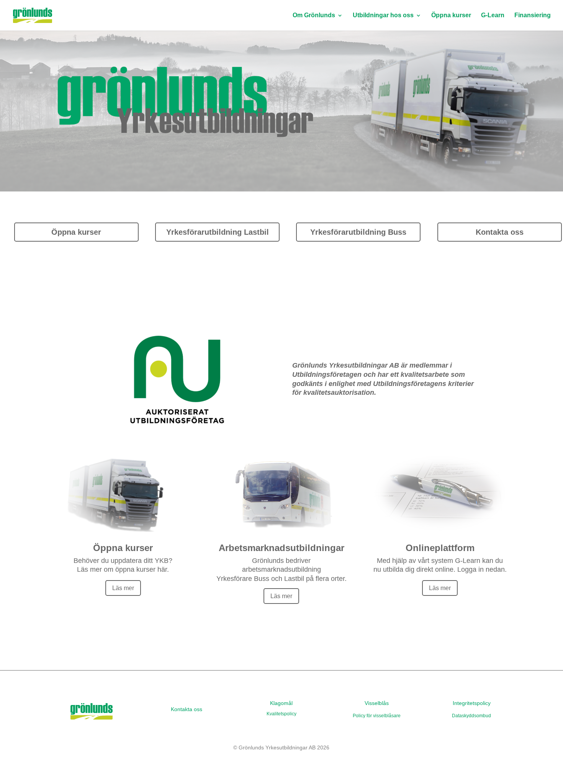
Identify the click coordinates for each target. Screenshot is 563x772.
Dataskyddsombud (471, 715)
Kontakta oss (500, 232)
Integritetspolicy (472, 703)
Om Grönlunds (314, 15)
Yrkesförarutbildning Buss (358, 232)
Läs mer (123, 588)
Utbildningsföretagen (327, 374)
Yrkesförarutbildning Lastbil (217, 232)
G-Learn (492, 15)
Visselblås (377, 703)
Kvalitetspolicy (281, 713)
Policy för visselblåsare (377, 715)
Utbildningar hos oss (383, 15)
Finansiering (532, 15)
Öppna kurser (451, 15)
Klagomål (281, 703)
